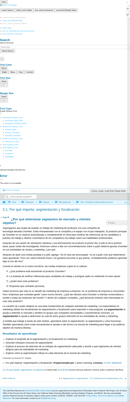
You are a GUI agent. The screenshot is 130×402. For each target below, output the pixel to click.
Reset (4, 68)
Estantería (29, 202)
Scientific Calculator (13, 135)
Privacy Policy (91, 396)
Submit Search (7, 51)
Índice (112, 223)
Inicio (14, 202)
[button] (9, 154)
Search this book (6, 43)
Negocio (46, 202)
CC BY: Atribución (112, 363)
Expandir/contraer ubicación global (126, 201)
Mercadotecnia (64, 202)
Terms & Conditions (105, 396)
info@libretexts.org (47, 398)
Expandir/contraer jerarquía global (5, 202)
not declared (64, 370)
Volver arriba (8, 378)
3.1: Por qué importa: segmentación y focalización (23, 370)
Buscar (6, 197)
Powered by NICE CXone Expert (38, 391)
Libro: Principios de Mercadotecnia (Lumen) (98, 202)
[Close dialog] (1, 179)
